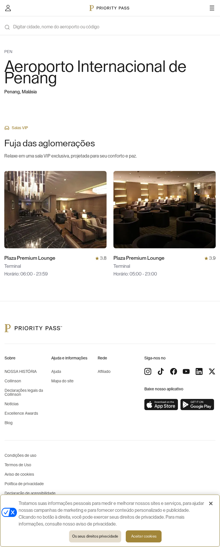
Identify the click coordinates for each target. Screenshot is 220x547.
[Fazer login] (8, 8)
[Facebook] (173, 371)
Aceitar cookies (143, 536)
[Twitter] (212, 371)
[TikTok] (160, 371)
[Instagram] (147, 371)
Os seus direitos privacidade (95, 536)
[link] (161, 404)
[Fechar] (211, 503)
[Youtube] (186, 371)
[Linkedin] (199, 371)
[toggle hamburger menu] (212, 8)
